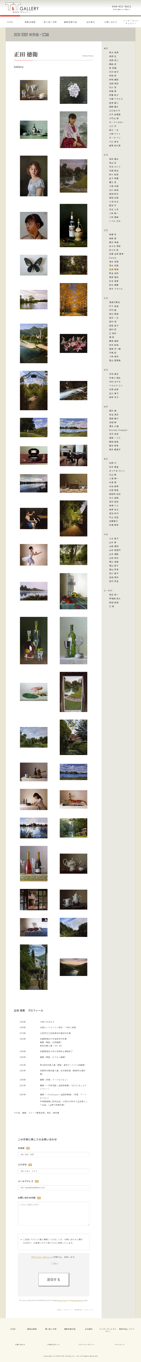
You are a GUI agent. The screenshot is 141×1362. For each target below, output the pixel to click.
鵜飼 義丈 (114, 106)
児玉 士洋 (114, 209)
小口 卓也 (114, 141)
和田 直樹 (114, 602)
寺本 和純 (114, 345)
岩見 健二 (114, 103)
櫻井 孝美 (114, 242)
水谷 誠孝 (114, 486)
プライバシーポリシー (41, 1257)
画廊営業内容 (70, 22)
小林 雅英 (114, 217)
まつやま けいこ (117, 470)
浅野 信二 (114, 60)
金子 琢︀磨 (114, 178)
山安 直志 (114, 558)
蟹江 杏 (112, 182)
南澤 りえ (114, 505)
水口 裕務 (114, 498)
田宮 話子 (114, 325)
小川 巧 (112, 126)
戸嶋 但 (112, 352)
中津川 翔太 (115, 378)
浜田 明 (112, 422)
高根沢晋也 (114, 302)
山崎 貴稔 (114, 546)
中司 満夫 (114, 374)
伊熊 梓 (112, 75)
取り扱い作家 (50, 22)
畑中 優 (112, 410)
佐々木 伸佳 (115, 246)
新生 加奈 (114, 273)
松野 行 (112, 463)
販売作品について (126, 1329)
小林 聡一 (114, 213)
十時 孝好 (114, 356)
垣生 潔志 (114, 414)
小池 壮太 (114, 201)
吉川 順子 (114, 573)
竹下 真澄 (114, 306)
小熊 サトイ (115, 134)
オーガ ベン (115, 137)
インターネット (131, 22)
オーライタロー (116, 122)
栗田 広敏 (114, 197)
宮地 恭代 (114, 513)
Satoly (112, 258)
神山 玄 (112, 163)
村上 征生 (114, 517)
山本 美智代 (115, 550)
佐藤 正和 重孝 (116, 254)
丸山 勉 (112, 474)
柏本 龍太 (114, 159)
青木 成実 (114, 52)
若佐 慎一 (114, 594)
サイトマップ (120, 1344)
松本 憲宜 (114, 467)
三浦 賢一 (114, 478)
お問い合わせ (110, 22)
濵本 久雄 (114, 426)
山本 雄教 (114, 554)
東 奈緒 (112, 68)
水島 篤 (112, 482)
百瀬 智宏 (114, 525)
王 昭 (111, 606)
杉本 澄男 (114, 281)
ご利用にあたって (53, 1344)
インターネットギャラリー (107, 1330)
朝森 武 (112, 64)
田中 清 (112, 321)
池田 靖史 (114, 83)
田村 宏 (112, 329)
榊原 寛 (112, 238)
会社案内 (90, 22)
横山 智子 (114, 565)
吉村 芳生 (114, 581)
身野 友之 (114, 509)
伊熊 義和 (114, 79)
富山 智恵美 (115, 360)
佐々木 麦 (114, 250)
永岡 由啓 (114, 389)
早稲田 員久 (115, 598)
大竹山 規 (114, 118)
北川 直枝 (114, 190)
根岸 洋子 (114, 397)
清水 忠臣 (114, 265)
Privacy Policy (62, 1300)
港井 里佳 (114, 501)
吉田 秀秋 (114, 577)
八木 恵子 (114, 538)
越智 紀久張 (115, 145)
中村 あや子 (115, 381)
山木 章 (112, 542)
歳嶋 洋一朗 (115, 349)
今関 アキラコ (116, 99)
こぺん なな (115, 221)
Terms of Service (77, 1300)
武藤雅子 (113, 521)
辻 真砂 (112, 333)
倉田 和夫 (114, 194)
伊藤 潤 (112, 91)
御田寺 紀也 (115, 494)
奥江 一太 (114, 130)
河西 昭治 (114, 170)
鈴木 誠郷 (114, 285)
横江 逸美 (114, 562)
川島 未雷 (114, 186)
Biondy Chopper (118, 430)
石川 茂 (112, 87)
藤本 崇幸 (114, 445)
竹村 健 (112, 310)
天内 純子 (114, 72)
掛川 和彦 (114, 174)
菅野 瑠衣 (114, 277)
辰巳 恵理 (114, 314)
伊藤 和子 (114, 95)
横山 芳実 (114, 569)
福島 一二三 (115, 437)
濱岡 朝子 (114, 418)
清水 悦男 (114, 261)
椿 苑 (111, 337)
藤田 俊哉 (114, 441)
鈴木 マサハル (116, 288)
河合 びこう (115, 166)
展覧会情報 (30, 22)
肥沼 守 (112, 205)
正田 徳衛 (114, 269)
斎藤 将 (112, 234)
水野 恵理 (114, 490)
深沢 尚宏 (114, 434)
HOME (10, 22)
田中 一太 (114, 317)
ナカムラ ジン (116, 385)
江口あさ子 (114, 110)
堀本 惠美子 (115, 449)
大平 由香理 (115, 114)
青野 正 (112, 56)
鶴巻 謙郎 (114, 341)
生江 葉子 (114, 393)
